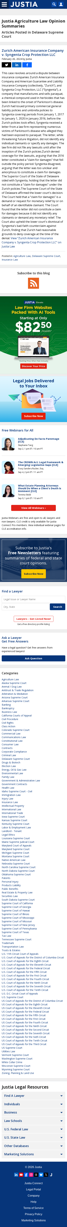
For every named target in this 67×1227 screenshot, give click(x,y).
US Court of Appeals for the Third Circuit (24, 1044)
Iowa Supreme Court (13, 816)
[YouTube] (21, 1175)
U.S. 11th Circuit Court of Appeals (20, 953)
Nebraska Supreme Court (16, 863)
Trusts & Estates (11, 950)
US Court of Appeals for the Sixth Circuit (24, 1037)
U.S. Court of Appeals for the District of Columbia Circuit (33, 957)
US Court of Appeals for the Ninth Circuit (24, 1026)
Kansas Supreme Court (14, 820)
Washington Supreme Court (17, 1058)
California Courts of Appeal (17, 715)
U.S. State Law (14, 1137)
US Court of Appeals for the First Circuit (24, 1018)
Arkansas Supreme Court (15, 701)
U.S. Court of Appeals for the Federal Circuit (26, 968)
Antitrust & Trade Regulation (18, 690)
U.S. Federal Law (16, 1129)
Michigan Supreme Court (15, 852)
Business (10, 1112)
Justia (38, 1167)
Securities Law (10, 896)
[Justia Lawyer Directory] (51, 1175)
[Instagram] (31, 1175)
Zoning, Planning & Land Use (18, 1073)
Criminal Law (9, 755)
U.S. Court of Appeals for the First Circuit (24, 975)
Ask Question (33, 658)
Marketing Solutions (19, 1154)
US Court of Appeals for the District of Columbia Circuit (32, 1000)
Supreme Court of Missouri (17, 921)
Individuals (12, 1104)
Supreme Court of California (17, 903)
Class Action (8, 726)
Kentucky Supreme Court (15, 823)
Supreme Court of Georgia (16, 907)
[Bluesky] (41, 1175)
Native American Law (13, 860)
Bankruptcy (8, 708)
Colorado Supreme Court (16, 730)
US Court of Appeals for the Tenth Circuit (24, 1040)
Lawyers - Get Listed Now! (33, 618)
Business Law (9, 712)
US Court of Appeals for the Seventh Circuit (26, 1033)
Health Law (8, 787)
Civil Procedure (10, 719)
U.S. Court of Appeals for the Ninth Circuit (25, 982)
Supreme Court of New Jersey (18, 925)
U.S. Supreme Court (12, 997)
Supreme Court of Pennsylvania (19, 928)
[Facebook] (26, 1175)
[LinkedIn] (16, 1175)
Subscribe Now (33, 573)
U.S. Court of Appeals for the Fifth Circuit (24, 972)
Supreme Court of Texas (15, 932)
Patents (6, 878)
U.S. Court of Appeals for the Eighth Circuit (25, 961)
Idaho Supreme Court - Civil (17, 791)
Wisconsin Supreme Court (16, 1065)
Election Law (9, 766)
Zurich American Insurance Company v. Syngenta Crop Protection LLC (33, 52)
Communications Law (14, 737)
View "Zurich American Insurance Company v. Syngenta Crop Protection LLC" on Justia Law (31, 242)
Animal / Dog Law (12, 686)
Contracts (7, 748)
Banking (6, 704)
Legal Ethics (8, 834)
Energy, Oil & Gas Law (14, 769)
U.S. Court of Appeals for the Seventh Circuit (26, 986)
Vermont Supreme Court (15, 1055)
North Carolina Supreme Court (19, 867)
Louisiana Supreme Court (16, 838)
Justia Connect (33, 1183)
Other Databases (16, 1146)
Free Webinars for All (17, 430)
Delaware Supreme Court (46, 256)
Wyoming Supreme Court (16, 1069)
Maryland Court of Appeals (16, 845)
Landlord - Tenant (12, 831)
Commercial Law (11, 733)
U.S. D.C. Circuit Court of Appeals (20, 993)
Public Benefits (10, 888)
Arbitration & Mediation (15, 693)
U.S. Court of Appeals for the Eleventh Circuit (26, 964)
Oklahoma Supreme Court (16, 874)
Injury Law (7, 798)
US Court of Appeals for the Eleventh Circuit (26, 1008)
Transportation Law (13, 946)
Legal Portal (33, 1189)
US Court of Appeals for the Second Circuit (25, 1029)
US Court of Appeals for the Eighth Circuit (25, 1004)
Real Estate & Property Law (17, 892)
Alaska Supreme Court (14, 683)
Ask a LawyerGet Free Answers (15, 640)
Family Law (8, 777)
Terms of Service (33, 1208)
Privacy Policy (33, 1214)
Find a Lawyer (12, 591)
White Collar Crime (12, 1062)
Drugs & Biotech (11, 762)
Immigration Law (11, 795)
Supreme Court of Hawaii (16, 910)
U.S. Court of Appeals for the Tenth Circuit (25, 990)
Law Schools (13, 1121)
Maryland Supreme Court (16, 849)
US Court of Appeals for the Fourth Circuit (25, 1022)
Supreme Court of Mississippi (18, 917)
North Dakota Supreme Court (18, 870)
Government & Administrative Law (21, 780)
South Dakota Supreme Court (18, 899)
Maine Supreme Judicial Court (18, 842)
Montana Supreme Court (15, 856)
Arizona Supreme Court (15, 697)
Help (33, 1201)
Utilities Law (8, 1051)
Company (34, 1195)
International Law (11, 809)
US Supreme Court (12, 1047)
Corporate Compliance (14, 751)
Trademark (8, 943)
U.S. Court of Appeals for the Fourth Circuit (25, 979)
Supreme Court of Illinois (15, 914)
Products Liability (11, 885)
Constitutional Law (12, 740)
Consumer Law (10, 744)
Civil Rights (8, 722)
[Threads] (36, 1175)
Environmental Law (12, 773)
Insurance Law (10, 259)
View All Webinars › (33, 508)
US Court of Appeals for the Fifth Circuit (24, 1015)
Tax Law (6, 935)
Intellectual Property (13, 805)
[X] (46, 1175)
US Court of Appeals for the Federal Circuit (25, 1011)
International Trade (12, 813)
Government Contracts (14, 784)
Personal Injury (10, 881)
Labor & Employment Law (16, 827)
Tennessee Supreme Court (16, 939)
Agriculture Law (22, 256)
